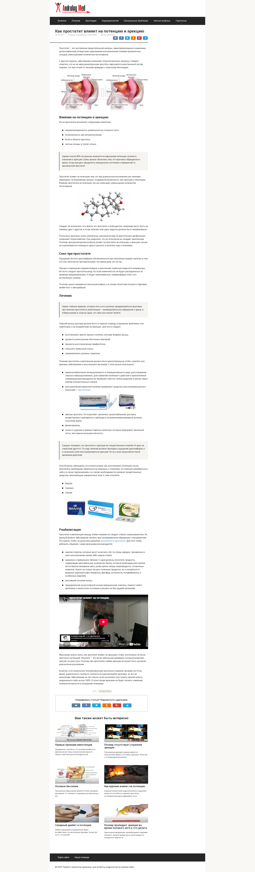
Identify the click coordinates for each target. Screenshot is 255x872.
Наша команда (82, 857)
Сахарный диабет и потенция (73, 825)
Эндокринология (110, 20)
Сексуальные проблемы (136, 20)
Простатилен (84, 390)
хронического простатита (113, 541)
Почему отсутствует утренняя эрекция (123, 746)
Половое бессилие (66, 786)
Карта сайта (63, 857)
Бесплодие (91, 20)
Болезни (62, 20)
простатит (106, 691)
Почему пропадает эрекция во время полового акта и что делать (125, 826)
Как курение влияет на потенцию (124, 786)
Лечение (76, 20)
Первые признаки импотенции (73, 744)
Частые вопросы (162, 20)
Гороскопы (181, 20)
